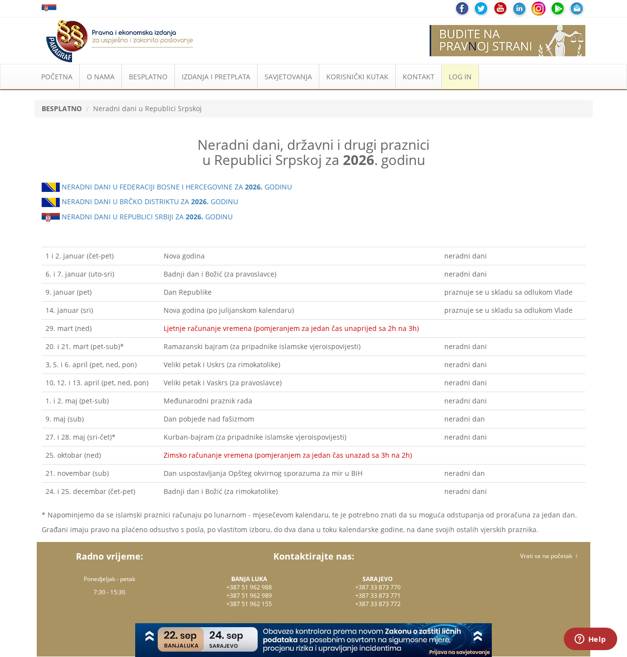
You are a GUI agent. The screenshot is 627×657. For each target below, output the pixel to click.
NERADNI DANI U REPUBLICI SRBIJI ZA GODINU (146, 216)
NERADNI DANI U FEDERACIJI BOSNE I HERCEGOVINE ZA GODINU (176, 186)
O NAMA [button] (101, 76)
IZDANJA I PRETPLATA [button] (216, 76)
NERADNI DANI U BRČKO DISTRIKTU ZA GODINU (149, 201)
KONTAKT (418, 76)
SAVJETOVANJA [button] (288, 76)
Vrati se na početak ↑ (549, 556)
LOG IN (460, 76)
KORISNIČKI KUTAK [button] (357, 76)
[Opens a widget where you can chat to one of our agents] (590, 640)
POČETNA (56, 76)
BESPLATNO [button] (148, 76)
